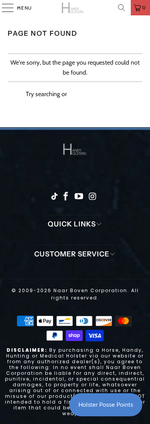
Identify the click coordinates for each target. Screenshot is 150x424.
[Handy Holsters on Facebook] (66, 197)
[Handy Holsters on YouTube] (79, 197)
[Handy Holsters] (75, 7)
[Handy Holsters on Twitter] (54, 197)
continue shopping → (96, 94)
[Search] (121, 7)
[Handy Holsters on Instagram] (92, 197)
